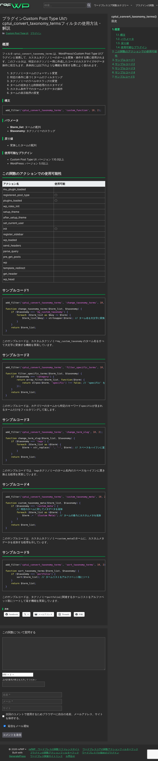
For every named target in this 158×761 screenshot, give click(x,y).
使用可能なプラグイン (134, 47)
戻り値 (125, 43)
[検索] (89, 5)
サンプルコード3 (125, 68)
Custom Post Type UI (17, 33)
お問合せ (70, 756)
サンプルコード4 (125, 72)
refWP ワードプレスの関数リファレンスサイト (54, 749)
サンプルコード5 (125, 76)
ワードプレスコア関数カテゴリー (111, 5)
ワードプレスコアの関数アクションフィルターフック (110, 749)
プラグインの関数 (145, 5)
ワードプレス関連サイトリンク (46, 756)
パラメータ (127, 39)
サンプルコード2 (125, 64)
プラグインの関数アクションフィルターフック (54, 752)
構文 (122, 34)
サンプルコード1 (125, 59)
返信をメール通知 (18, 726)
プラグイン (35, 33)
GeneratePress (17, 756)
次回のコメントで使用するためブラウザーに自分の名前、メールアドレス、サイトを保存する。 (54, 716)
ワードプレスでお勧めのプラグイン (100, 752)
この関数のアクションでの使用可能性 (136, 53)
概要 (117, 29)
